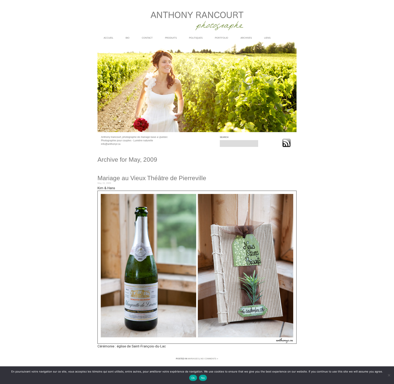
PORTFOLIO (221, 38)
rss (286, 143)
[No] (389, 375)
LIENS (267, 38)
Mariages (193, 358)
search (224, 137)
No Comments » (209, 358)
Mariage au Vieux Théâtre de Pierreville (151, 178)
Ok (193, 377)
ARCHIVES (246, 38)
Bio (127, 38)
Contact (147, 38)
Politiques (196, 38)
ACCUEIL (108, 38)
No (203, 377)
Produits (171, 38)
